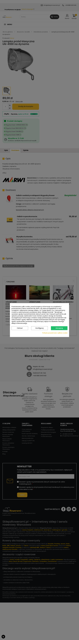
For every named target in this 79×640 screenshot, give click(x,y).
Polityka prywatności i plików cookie (54, 333)
